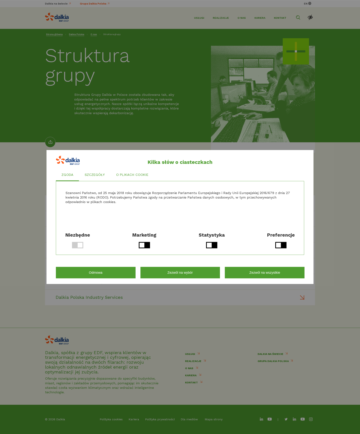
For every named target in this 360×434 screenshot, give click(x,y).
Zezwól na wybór (180, 272)
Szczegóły (95, 175)
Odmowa (95, 272)
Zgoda (67, 175)
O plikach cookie (132, 175)
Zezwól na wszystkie (264, 272)
